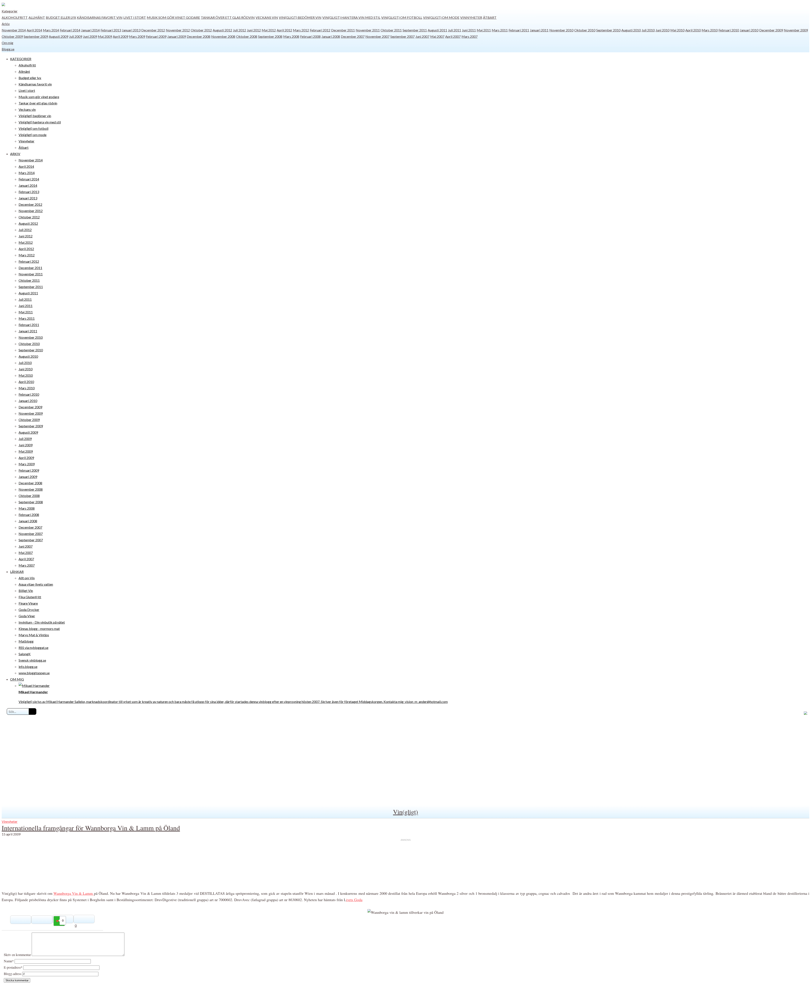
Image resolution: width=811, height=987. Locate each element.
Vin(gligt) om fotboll (401, 17)
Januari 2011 (539, 30)
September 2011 (415, 30)
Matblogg (26, 641)
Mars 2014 (51, 30)
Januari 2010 (749, 30)
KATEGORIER (20, 59)
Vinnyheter (471, 17)
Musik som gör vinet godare (173, 17)
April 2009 (120, 36)
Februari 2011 (519, 30)
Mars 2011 (500, 30)
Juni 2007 (422, 36)
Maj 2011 (484, 30)
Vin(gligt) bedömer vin (300, 17)
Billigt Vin (26, 591)
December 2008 (198, 36)
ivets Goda (354, 899)
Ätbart (490, 17)
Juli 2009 (75, 36)
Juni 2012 (254, 30)
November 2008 (223, 36)
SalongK (25, 654)
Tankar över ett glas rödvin (228, 17)
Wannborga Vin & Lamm (73, 893)
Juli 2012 (239, 30)
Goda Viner (27, 616)
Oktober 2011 (391, 30)
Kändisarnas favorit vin (99, 17)
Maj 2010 (677, 30)
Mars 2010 (710, 30)
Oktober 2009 (12, 36)
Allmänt (37, 17)
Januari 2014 (90, 30)
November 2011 (368, 30)
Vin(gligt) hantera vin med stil (351, 17)
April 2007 (453, 36)
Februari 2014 (70, 30)
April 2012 (284, 30)
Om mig (7, 43)
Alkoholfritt (15, 17)
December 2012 (153, 30)
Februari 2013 (111, 30)
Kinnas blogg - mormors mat (39, 629)
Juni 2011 (469, 30)
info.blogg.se (28, 667)
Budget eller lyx (61, 17)
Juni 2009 (90, 36)
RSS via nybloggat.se (33, 648)
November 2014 (14, 30)
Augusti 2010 (631, 30)
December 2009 (771, 30)
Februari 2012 (320, 30)
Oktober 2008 (246, 36)
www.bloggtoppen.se (34, 673)
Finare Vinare (28, 603)
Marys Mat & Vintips (34, 635)
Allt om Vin (27, 578)
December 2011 (343, 30)
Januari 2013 (131, 30)
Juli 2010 (648, 30)
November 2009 (796, 30)
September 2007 (402, 36)
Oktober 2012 (201, 30)
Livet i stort (134, 17)
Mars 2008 (291, 36)
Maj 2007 (437, 36)
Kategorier (10, 11)
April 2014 (34, 30)
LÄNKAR (17, 572)
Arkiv (6, 24)
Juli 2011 (454, 30)
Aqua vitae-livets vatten (36, 584)
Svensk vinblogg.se (32, 660)
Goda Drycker (29, 610)
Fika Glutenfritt (30, 597)
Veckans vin (267, 17)
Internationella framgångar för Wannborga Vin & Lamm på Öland (91, 827)
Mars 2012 (301, 30)
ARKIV (15, 154)
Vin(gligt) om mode (441, 17)
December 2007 (353, 36)
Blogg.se (8, 49)
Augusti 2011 (437, 30)
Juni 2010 (662, 30)
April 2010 (693, 30)
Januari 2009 (176, 36)
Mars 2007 (469, 36)
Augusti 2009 (58, 36)
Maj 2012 (269, 30)
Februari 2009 (156, 36)
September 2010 (608, 30)
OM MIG (17, 679)
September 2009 (36, 36)
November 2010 (561, 30)
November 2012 (178, 30)
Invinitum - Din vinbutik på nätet (42, 622)
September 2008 (270, 36)
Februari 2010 (728, 30)
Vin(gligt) (405, 811)
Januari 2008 (330, 36)
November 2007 (377, 36)
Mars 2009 (137, 36)
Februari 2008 (310, 36)
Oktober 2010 (584, 30)
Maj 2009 (105, 36)
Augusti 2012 (222, 30)
